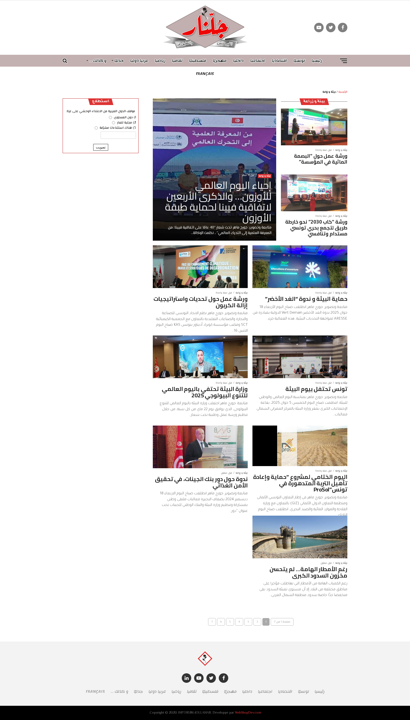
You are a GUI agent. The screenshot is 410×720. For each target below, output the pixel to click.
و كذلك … (98, 60)
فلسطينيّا (197, 60)
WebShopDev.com (248, 712)
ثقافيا (177, 60)
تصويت (101, 147)
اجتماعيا (257, 60)
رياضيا (160, 60)
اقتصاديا (279, 60)
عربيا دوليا (139, 60)
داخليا (238, 60)
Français (205, 73)
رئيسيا (317, 60)
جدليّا (119, 60)
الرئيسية (342, 92)
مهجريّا (220, 60)
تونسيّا (299, 60)
